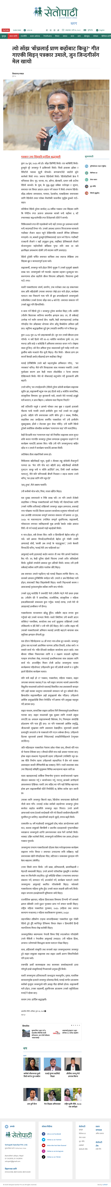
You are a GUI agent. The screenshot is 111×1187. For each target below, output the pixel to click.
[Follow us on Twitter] (51, 30)
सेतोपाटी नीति (83, 1149)
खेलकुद (87, 36)
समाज (65, 36)
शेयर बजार (82, 1137)
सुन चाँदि (81, 1141)
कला (72, 36)
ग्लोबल (95, 36)
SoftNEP (105, 1184)
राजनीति (24, 36)
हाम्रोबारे (81, 1145)
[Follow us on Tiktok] (58, 30)
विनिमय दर (82, 1133)
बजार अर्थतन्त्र (35, 36)
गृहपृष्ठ (81, 1129)
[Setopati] (18, 1135)
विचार (57, 36)
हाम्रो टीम (98, 1149)
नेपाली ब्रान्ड (47, 36)
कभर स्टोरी (13, 36)
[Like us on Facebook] (47, 30)
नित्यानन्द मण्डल (18, 73)
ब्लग (79, 36)
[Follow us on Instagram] (54, 30)
